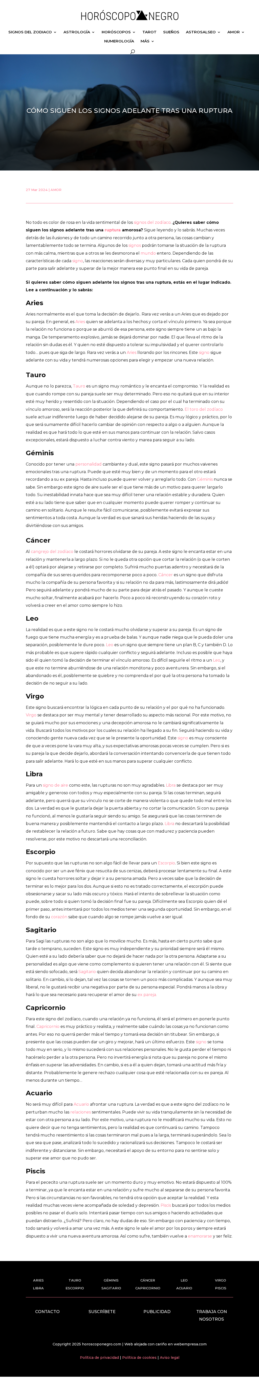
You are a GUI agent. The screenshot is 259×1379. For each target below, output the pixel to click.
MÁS (145, 41)
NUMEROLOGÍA (119, 41)
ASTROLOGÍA (76, 32)
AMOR (233, 32)
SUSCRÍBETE (102, 1311)
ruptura (113, 230)
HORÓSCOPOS (116, 32)
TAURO (75, 1280)
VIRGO (220, 1280)
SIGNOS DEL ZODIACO (30, 32)
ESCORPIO (75, 1288)
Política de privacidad (100, 1357)
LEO (184, 1280)
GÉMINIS (111, 1280)
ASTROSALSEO (201, 32)
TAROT (149, 32)
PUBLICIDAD (156, 1311)
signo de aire (55, 785)
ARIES (38, 1280)
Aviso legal (169, 1357)
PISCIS (220, 1288)
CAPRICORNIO (147, 1288)
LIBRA (38, 1288)
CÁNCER (147, 1280)
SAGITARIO (111, 1288)
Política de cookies (140, 1357)
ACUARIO (184, 1288)
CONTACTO (47, 1311)
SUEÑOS (171, 32)
